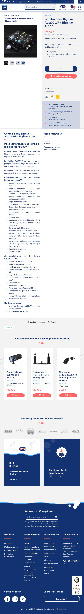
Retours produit (50, 549)
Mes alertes (48, 567)
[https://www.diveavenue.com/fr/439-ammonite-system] (53, 431)
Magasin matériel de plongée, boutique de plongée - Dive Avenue (31, 575)
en (80, 2)
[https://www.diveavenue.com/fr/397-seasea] (8, 431)
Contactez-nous (30, 563)
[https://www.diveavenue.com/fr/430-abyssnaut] (31, 431)
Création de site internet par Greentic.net (50, 609)
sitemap (27, 566)
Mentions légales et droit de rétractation (32, 548)
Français (60, 598)
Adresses (47, 560)
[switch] (77, 592)
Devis (69, 2)
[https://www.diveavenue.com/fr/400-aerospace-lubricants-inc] (42, 431)
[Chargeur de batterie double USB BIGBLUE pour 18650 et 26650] (68, 374)
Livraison (27, 543)
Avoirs (46, 556)
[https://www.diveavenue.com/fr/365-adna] (20, 431)
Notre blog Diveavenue (9, 555)
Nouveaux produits (11, 550)
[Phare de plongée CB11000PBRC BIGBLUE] (15, 374)
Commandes (49, 553)
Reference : (49, 38)
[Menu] (80, 577)
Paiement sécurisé (31, 553)
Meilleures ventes (11, 547)
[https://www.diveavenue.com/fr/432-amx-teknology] (64, 431)
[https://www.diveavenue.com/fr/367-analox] (76, 431)
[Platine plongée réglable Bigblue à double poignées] (42, 374)
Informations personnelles (49, 544)
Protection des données (29, 557)
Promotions (8, 543)
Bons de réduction (51, 563)
